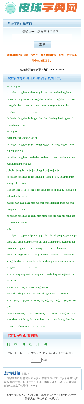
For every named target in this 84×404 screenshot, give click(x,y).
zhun (72, 319)
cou (14, 111)
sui (26, 267)
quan (64, 241)
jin (30, 170)
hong (55, 157)
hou (61, 157)
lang (18, 189)
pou (71, 235)
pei (29, 235)
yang (16, 300)
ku (58, 176)
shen (72, 254)
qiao (32, 241)
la (7, 189)
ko (44, 176)
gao (25, 144)
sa (8, 254)
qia (10, 241)
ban (15, 92)
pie (55, 235)
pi (42, 235)
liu (63, 189)
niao (50, 215)
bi (42, 92)
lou (74, 189)
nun (17, 222)
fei (19, 137)
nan (15, 215)
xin (34, 293)
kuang (10, 183)
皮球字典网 (39, 394)
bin (59, 92)
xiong (45, 293)
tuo (15, 280)
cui (26, 111)
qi (8, 241)
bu (71, 92)
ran (10, 248)
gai (11, 144)
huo (29, 163)
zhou (31, 319)
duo (23, 124)
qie (36, 241)
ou (10, 228)
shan (51, 254)
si (70, 261)
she (68, 254)
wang (22, 287)
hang (20, 157)
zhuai (47, 319)
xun (67, 293)
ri (33, 248)
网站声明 (42, 398)
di (37, 118)
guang (72, 144)
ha (8, 157)
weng (38, 287)
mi (52, 202)
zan (18, 313)
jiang (18, 170)
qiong (51, 241)
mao (33, 202)
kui (15, 183)
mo (18, 209)
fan (10, 137)
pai (11, 235)
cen (31, 99)
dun (18, 124)
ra (8, 248)
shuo (66, 261)
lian (38, 189)
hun (25, 163)
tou (67, 274)
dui (14, 124)
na (8, 215)
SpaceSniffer (61, 381)
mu (27, 209)
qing (45, 241)
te (30, 274)
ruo (64, 248)
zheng (15, 319)
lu (8, 196)
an (12, 86)
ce (28, 99)
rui (56, 248)
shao (63, 254)
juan (50, 170)
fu (36, 137)
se (33, 254)
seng (37, 254)
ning (59, 215)
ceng (36, 99)
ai (9, 86)
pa (8, 235)
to (59, 274)
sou (14, 267)
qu (59, 241)
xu (53, 293)
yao (27, 300)
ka (8, 176)
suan (22, 267)
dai (11, 118)
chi (14, 105)
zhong (25, 319)
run (60, 248)
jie (27, 170)
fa (8, 137)
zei (34, 313)
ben (33, 92)
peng (38, 235)
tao (27, 274)
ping (63, 235)
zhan (56, 313)
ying (45, 300)
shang (57, 254)
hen (42, 157)
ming (9, 209)
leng (32, 189)
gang (20, 144)
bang (20, 92)
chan (50, 99)
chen (72, 99)
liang (43, 189)
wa (8, 287)
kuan (71, 176)
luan (11, 196)
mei (37, 202)
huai (73, 157)
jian (13, 170)
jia (10, 170)
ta (7, 274)
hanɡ (25, 157)
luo (23, 196)
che (67, 99)
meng (48, 202)
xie (30, 293)
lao (22, 189)
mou (23, 209)
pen (33, 235)
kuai (66, 176)
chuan (43, 105)
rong (39, 248)
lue (15, 196)
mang (27, 202)
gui (8, 150)
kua (62, 176)
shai (46, 254)
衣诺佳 (45, 378)
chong (20, 105)
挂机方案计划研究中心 (23, 381)
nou (73, 215)
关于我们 (30, 398)
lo (66, 189)
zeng (42, 313)
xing (39, 293)
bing (63, 92)
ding (54, 118)
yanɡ (22, 300)
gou (48, 144)
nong (68, 215)
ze (31, 313)
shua (29, 261)
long (69, 189)
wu (46, 287)
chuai (36, 105)
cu (18, 111)
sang (19, 254)
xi (8, 293)
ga (8, 144)
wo (43, 287)
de (29, 118)
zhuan (54, 319)
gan (15, 144)
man (17, 202)
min (72, 202)
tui (8, 280)
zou (22, 325)
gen (32, 144)
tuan (74, 274)
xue (63, 293)
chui (56, 105)
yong (56, 300)
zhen (9, 319)
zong (17, 325)
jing (34, 170)
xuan (57, 293)
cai (8, 99)
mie (67, 202)
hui (20, 163)
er (16, 131)
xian (15, 293)
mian (56, 202)
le (25, 189)
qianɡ (27, 241)
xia (10, 293)
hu (64, 157)
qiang (20, 241)
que (69, 241)
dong (64, 118)
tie (51, 274)
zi (13, 325)
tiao (48, 274)
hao (31, 157)
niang (44, 215)
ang (15, 86)
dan (15, 118)
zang (22, 313)
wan (17, 287)
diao (46, 118)
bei (29, 92)
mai (12, 202)
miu (14, 209)
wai (12, 287)
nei (32, 215)
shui (55, 261)
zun (38, 325)
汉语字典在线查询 (20, 23)
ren (30, 248)
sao (29, 254)
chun (61, 105)
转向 (44, 360)
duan (9, 124)
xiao (26, 293)
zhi (20, 319)
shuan (41, 261)
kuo (24, 183)
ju (47, 170)
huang (15, 163)
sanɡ (24, 254)
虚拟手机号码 (20, 385)
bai (11, 92)
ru (48, 248)
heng (46, 157)
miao (62, 202)
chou (26, 105)
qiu (56, 241)
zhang (63, 313)
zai (10, 313)
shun (60, 261)
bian (46, 92)
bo (67, 92)
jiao (23, 170)
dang (20, 118)
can (15, 99)
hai (11, 157)
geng (37, 144)
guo (21, 150)
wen (32, 287)
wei (28, 287)
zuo (43, 325)
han (15, 157)
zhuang (61, 319)
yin (41, 300)
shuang (48, 261)
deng (33, 118)
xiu (49, 293)
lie (52, 189)
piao (51, 235)
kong (48, 176)
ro (36, 248)
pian (46, 235)
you (61, 300)
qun (73, 241)
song (9, 267)
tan (13, 274)
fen (23, 137)
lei (28, 189)
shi (14, 261)
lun (19, 196)
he (34, 157)
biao (51, 92)
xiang (20, 293)
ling (59, 189)
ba (8, 92)
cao (24, 99)
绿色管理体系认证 (30, 378)
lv (27, 196)
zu (26, 325)
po (67, 235)
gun (12, 150)
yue (74, 300)
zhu (37, 319)
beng (38, 92)
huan (9, 163)
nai (11, 215)
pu (75, 235)
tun (11, 280)
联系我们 (54, 398)
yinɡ (50, 300)
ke (29, 176)
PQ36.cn (51, 394)
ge (29, 144)
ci (71, 105)
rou (44, 248)
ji (7, 170)
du (73, 118)
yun (9, 306)
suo (35, 267)
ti (40, 274)
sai (10, 254)
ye (35, 300)
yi (38, 300)
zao (27, 313)
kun (19, 183)
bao (25, 92)
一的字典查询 (12, 378)
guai (60, 144)
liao (48, 189)
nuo (22, 222)
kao (25, 176)
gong (43, 144)
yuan (69, 300)
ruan (52, 248)
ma (8, 202)
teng (37, 274)
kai (11, 176)
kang (20, 176)
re (27, 248)
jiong (39, 170)
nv (26, 222)
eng (12, 131)
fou (32, 137)
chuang (50, 105)
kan (15, 176)
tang (18, 274)
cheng (10, 105)
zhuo (9, 325)
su (18, 267)
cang (20, 99)
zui (34, 325)
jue (54, 170)
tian (43, 274)
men (42, 202)
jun (58, 170)
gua (56, 144)
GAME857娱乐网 (59, 378)
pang (20, 235)
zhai (52, 313)
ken (32, 176)
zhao (69, 313)
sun (30, 267)
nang (20, 215)
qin (40, 241)
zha (47, 313)
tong (62, 274)
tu (70, 274)
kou (54, 176)
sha (42, 254)
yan (11, 300)
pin (59, 235)
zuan (30, 325)
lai (10, 189)
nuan (12, 222)
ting (55, 274)
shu (24, 261)
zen (38, 313)
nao (25, 215)
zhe (73, 313)
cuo (35, 111)
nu (8, 222)
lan (13, 189)
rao (23, 248)
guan (65, 144)
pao (25, 235)
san (14, 254)
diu (59, 118)
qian (15, 241)
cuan (22, 111)
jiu (43, 170)
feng (27, 137)
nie (54, 215)
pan (15, 235)
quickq (33, 385)
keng (37, 176)
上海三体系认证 (45, 381)
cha (41, 99)
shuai (35, 261)
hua (68, 157)
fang (15, 137)
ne (29, 215)
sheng (10, 261)
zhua (41, 319)
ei (9, 131)
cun (30, 111)
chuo (67, 105)
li (35, 189)
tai (10, 274)
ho (51, 157)
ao (19, 86)
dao (25, 118)
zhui (67, 319)
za (8, 313)
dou (69, 118)
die (50, 118)
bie (55, 92)
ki (41, 176)
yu (65, 300)
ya (8, 300)
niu (63, 215)
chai (46, 99)
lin (55, 189)
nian (39, 215)
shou (19, 261)
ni (35, 215)
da (8, 118)
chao (62, 99)
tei (33, 274)
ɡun (17, 150)
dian (41, 118)
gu (52, 144)
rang (19, 248)
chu (31, 105)
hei (37, 157)
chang (57, 99)
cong (9, 111)
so (73, 261)
